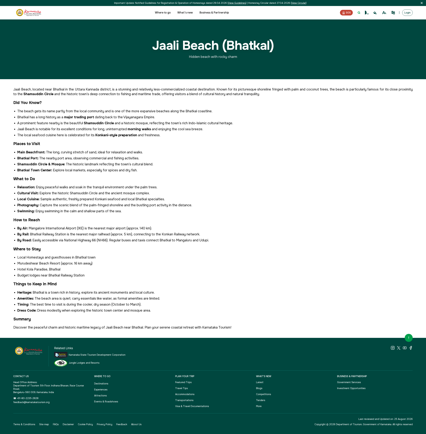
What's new (185, 12)
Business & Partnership (214, 12)
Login (407, 12)
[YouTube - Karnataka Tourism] (405, 348)
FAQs (56, 424)
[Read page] (367, 13)
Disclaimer (68, 424)
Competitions (263, 394)
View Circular (298, 2)
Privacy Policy (104, 424)
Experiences (100, 389)
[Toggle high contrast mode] (375, 12)
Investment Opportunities (351, 388)
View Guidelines (237, 2)
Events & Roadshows (106, 401)
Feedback (121, 424)
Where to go (163, 12)
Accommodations (185, 394)
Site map (44, 424)
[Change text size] (384, 12)
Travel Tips (181, 388)
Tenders (260, 400)
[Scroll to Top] (409, 338)
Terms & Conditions (24, 424)
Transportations (184, 400)
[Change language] (393, 12)
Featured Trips (183, 382)
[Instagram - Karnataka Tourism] (393, 348)
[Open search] (359, 13)
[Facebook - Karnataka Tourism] (411, 348)
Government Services (349, 382)
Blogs (259, 388)
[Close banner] (421, 3)
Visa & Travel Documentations (192, 406)
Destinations (101, 383)
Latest (259, 382)
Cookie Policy (85, 424)
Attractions (100, 395)
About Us (136, 424)
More (259, 406)
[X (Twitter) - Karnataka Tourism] (399, 348)
